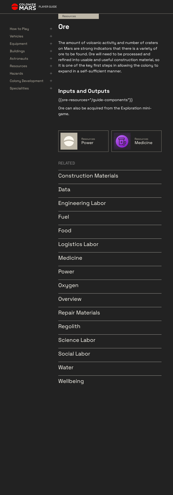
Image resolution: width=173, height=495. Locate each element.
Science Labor (76, 340)
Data (64, 189)
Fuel (63, 216)
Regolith (69, 326)
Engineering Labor (82, 203)
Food (64, 230)
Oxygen (68, 285)
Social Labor (74, 353)
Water (65, 367)
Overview (70, 299)
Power (66, 271)
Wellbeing (71, 381)
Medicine (70, 257)
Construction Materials (88, 175)
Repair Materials (79, 312)
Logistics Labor (78, 244)
